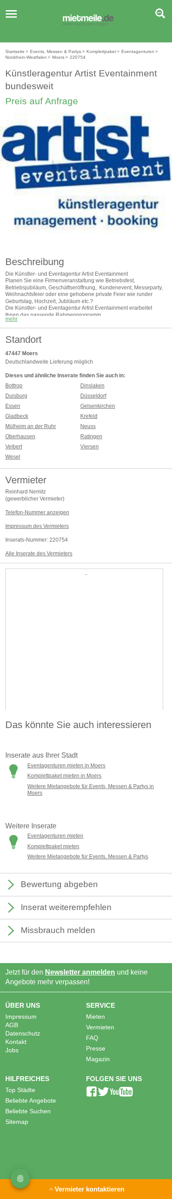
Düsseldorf (93, 396)
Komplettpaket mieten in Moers (64, 776)
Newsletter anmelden (80, 972)
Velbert (13, 447)
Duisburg (16, 396)
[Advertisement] (86, 662)
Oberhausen (20, 436)
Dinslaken (92, 386)
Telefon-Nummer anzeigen (37, 512)
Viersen (89, 447)
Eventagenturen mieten (55, 836)
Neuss (88, 426)
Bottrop (13, 386)
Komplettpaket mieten (53, 846)
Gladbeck (16, 416)
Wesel (12, 457)
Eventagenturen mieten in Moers (66, 766)
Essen (12, 406)
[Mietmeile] (88, 21)
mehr (11, 319)
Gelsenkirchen (97, 406)
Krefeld (88, 416)
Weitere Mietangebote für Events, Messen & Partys (87, 857)
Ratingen (91, 436)
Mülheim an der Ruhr (30, 426)
